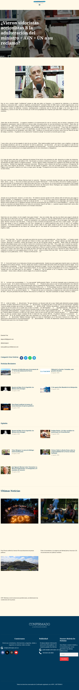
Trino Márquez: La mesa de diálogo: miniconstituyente (23, 450)
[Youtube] (16, 652)
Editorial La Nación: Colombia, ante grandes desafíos (62, 370)
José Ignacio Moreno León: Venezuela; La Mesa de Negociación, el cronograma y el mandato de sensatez (24, 468)
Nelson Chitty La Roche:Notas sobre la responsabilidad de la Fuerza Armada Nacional (63, 451)
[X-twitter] (7, 652)
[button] (39, 5)
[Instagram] (12, 652)
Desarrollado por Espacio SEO (68, 667)
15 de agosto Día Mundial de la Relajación (64, 387)
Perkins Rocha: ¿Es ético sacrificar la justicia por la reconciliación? (62, 431)
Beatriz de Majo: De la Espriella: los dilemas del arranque (23, 388)
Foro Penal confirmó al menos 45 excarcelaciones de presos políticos (23, 405)
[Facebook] (3, 652)
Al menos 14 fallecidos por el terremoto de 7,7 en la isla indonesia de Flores (25, 370)
